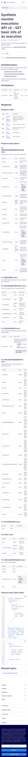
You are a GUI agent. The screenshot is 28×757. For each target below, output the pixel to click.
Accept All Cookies (14, 754)
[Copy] (25, 597)
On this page (5, 7)
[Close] (26, 727)
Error (12, 528)
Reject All (14, 750)
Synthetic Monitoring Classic (10, 673)
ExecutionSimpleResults (16, 249)
